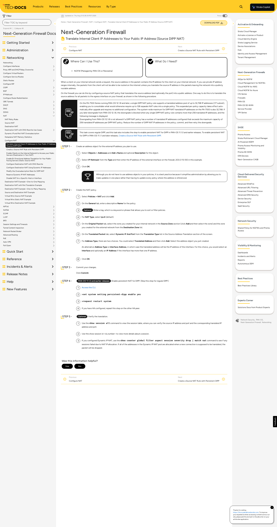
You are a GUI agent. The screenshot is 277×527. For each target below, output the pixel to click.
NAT (5, 116)
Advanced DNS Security (248, 195)
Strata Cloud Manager (247, 31)
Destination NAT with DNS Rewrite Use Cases (23, 130)
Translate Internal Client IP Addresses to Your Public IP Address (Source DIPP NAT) (30, 145)
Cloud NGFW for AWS (247, 87)
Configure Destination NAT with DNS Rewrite (24, 164)
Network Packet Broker (12, 231)
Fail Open (7, 246)
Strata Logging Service (247, 42)
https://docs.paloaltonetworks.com (246, 512)
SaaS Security (244, 206)
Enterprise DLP (244, 202)
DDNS (5, 112)
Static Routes (8, 81)
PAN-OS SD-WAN (245, 105)
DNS (5, 109)
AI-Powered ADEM (246, 142)
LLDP (5, 217)
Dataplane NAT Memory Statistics (18, 137)
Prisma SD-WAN (245, 152)
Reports (241, 260)
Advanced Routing (10, 235)
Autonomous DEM (246, 264)
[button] (275, 421)
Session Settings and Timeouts (15, 224)
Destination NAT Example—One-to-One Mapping (25, 182)
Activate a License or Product (250, 35)
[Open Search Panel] (241, 7)
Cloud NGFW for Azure (248, 90)
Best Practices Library (247, 285)
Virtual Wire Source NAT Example (18, 196)
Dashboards (243, 252)
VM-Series (242, 112)
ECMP (5, 214)
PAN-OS (241, 101)
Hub (239, 50)
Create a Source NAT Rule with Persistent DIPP (25, 149)
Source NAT (9, 123)
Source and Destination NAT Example (20, 192)
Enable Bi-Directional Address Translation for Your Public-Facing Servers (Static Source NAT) (29, 160)
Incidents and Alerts (246, 256)
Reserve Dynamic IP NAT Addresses (20, 175)
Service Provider (245, 109)
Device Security (244, 199)
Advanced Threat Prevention (250, 191)
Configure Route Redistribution (15, 98)
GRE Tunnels (8, 102)
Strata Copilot (263, 7)
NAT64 (6, 210)
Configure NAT (11, 141)
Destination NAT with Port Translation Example (23, 185)
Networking (8, 63)
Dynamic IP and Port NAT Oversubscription (22, 133)
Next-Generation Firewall (77, 22)
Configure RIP (8, 84)
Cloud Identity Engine (247, 39)
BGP (5, 91)
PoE (4, 238)
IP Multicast (7, 95)
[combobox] (26, 22)
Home (63, 22)
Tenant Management (247, 57)
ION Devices (243, 156)
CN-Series (242, 94)
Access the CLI (88, 287)
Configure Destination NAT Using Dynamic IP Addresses (28, 168)
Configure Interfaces (11, 66)
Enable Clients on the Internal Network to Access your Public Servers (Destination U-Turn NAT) (30, 154)
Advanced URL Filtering (248, 187)
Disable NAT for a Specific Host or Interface (24, 178)
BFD (5, 221)
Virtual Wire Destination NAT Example (20, 203)
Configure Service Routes (13, 77)
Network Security (248, 320)
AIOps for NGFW (245, 79)
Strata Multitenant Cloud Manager (253, 138)
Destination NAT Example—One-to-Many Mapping (25, 189)
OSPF (5, 88)
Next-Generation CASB (248, 159)
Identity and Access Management (252, 54)
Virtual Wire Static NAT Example (18, 199)
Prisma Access (244, 134)
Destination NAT (11, 126)
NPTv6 (5, 207)
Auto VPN (7, 242)
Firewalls (241, 98)
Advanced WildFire (246, 184)
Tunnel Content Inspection (13, 228)
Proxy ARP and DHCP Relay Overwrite (18, 70)
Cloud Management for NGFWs (251, 83)
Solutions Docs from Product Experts (254, 307)
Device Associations (246, 46)
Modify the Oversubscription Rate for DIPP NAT (25, 171)
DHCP (5, 105)
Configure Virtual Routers (13, 73)
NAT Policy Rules (11, 119)
